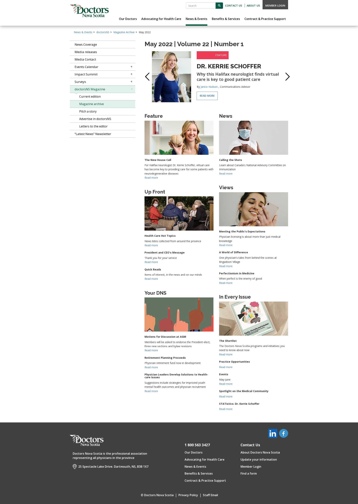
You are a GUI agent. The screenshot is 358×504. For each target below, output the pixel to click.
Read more (207, 95)
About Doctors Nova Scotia (260, 452)
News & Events (83, 32)
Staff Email (210, 495)
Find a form (249, 473)
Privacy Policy (188, 495)
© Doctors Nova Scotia (157, 495)
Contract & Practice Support (205, 480)
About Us (253, 5)
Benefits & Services (199, 473)
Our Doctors (193, 452)
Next (286, 76)
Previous (146, 76)
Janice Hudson (209, 86)
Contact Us (233, 5)
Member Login (275, 5)
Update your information (259, 459)
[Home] (89, 11)
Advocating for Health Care (204, 459)
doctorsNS (102, 32)
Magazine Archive (124, 32)
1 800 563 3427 (197, 445)
